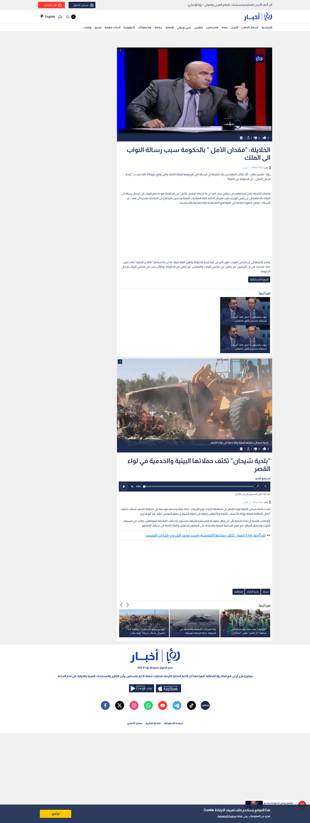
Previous (127, 604)
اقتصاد (169, 27)
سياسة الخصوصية (227, 816)
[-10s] (257, 486)
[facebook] (105, 705)
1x (132, 486)
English (50, 16)
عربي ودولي (184, 27)
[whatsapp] (148, 705)
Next (121, 604)
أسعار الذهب (249, 27)
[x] (119, 705)
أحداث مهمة (112, 27)
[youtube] (162, 705)
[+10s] (266, 486)
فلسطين (212, 27)
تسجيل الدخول (80, 5)
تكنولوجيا (129, 27)
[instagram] (134, 705)
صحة (224, 27)
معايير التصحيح (134, 723)
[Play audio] (123, 486)
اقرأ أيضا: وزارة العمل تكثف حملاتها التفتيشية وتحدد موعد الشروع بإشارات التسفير (205, 535)
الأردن (234, 27)
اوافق (55, 813)
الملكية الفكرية (153, 723)
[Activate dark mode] (70, 17)
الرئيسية (266, 27)
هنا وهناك (144, 27)
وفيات (87, 27)
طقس (198, 27)
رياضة (158, 27)
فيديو (98, 27)
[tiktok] (191, 705)
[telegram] (177, 705)
